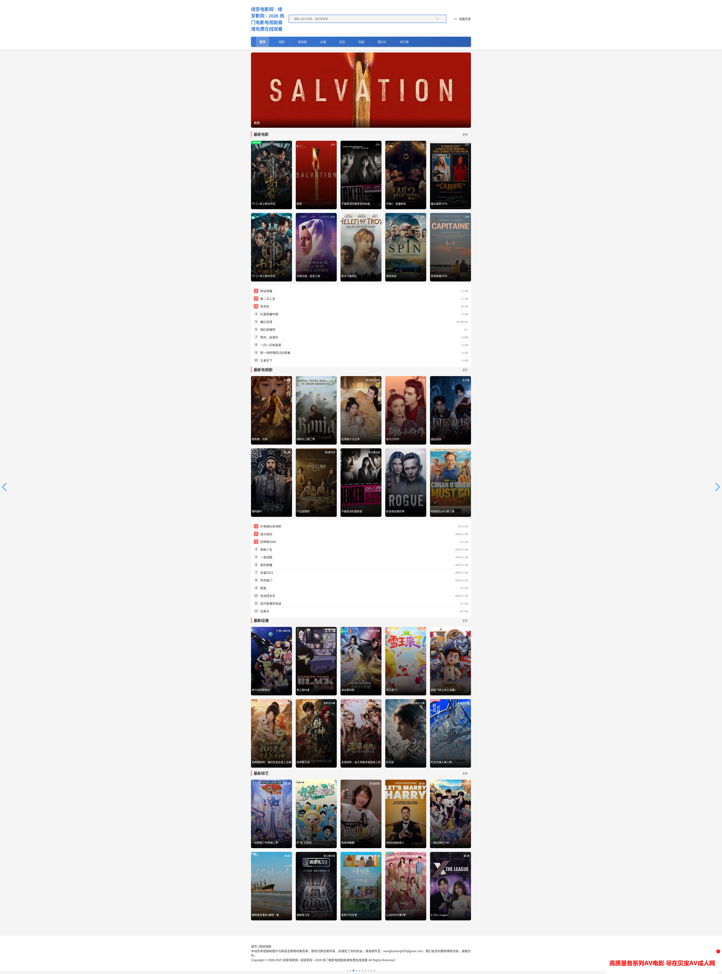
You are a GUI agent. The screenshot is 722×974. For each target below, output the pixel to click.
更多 (465, 134)
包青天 (264, 611)
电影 (282, 42)
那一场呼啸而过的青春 (275, 352)
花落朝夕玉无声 (350, 439)
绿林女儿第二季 (306, 439)
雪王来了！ (392, 689)
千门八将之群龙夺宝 (263, 203)
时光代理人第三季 (441, 762)
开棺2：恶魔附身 (396, 203)
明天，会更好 (269, 337)
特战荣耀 (266, 291)
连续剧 (302, 42)
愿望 (263, 588)
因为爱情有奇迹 (270, 603)
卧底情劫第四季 (395, 511)
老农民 (264, 306)
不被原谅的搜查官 (351, 511)
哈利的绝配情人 (395, 842)
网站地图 (265, 946)
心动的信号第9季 (396, 914)
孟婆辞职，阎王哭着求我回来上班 (361, 762)
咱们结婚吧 (267, 329)
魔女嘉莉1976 (439, 203)
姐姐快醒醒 (347, 842)
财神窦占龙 (303, 762)
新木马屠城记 (349, 276)
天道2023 (266, 572)
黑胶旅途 (391, 276)
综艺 (342, 42)
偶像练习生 (303, 914)
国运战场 (436, 439)
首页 (262, 42)
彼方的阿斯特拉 (261, 689)
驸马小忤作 (392, 439)
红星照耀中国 (269, 314)
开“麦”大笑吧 (304, 842)
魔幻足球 (266, 322)
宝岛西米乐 (267, 596)
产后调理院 (303, 511)
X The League (439, 914)
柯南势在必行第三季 (442, 511)
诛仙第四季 (347, 689)
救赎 (299, 203)
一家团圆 (266, 557)
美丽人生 (266, 549)
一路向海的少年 (440, 842)
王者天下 (266, 360)
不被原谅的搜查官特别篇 (355, 203)
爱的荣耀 (266, 565)
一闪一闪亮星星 (270, 345)
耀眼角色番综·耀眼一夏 (265, 914)
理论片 (382, 42)
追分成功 (266, 534)
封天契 (390, 762)
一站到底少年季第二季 (265, 842)
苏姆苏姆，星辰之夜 (308, 276)
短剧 (361, 42)
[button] (347, 970)
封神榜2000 (268, 542)
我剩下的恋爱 (349, 914)
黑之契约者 (303, 689)
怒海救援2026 (439, 276)
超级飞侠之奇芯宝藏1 (443, 689)
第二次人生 (267, 298)
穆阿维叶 (257, 511)
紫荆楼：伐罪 (260, 439)
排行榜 (404, 42)
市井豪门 (266, 580)
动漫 (323, 42)
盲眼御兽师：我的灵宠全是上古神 (271, 762)
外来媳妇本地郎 (270, 526)
